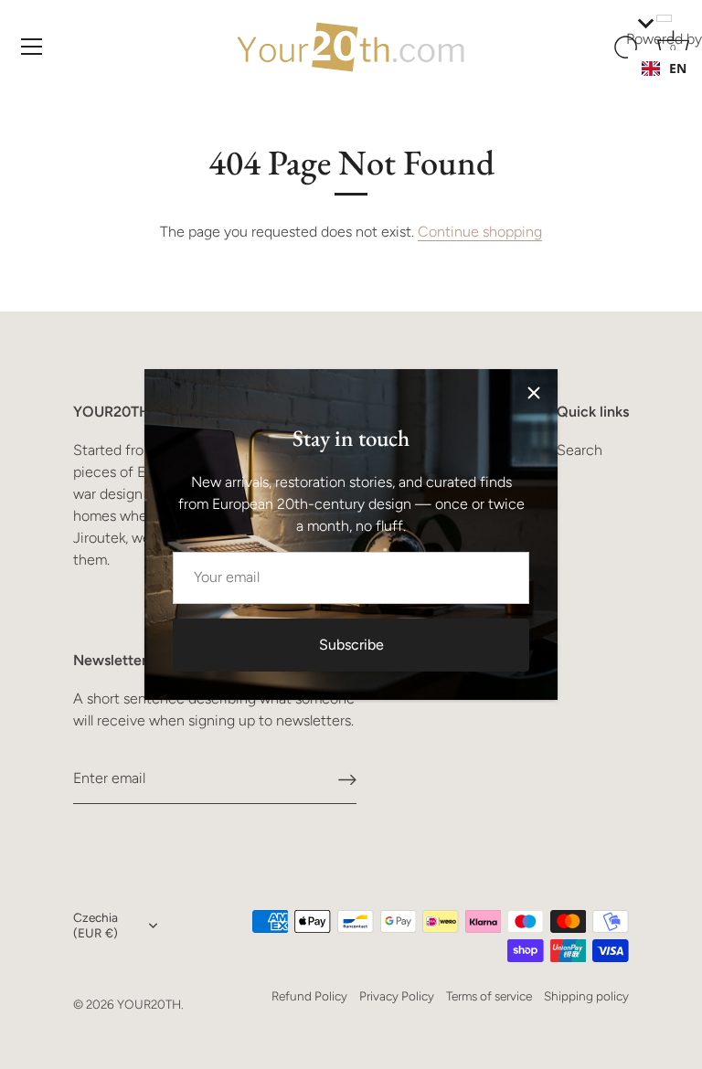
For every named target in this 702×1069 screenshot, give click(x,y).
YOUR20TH (149, 1004)
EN (677, 68)
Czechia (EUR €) (95, 925)
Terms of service (489, 996)
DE (677, 86)
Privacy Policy (396, 996)
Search (579, 450)
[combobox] (664, 68)
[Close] (534, 393)
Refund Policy (309, 996)
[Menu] (32, 46)
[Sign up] (347, 779)
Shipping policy (586, 996)
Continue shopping (480, 231)
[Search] (627, 49)
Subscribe (351, 644)
